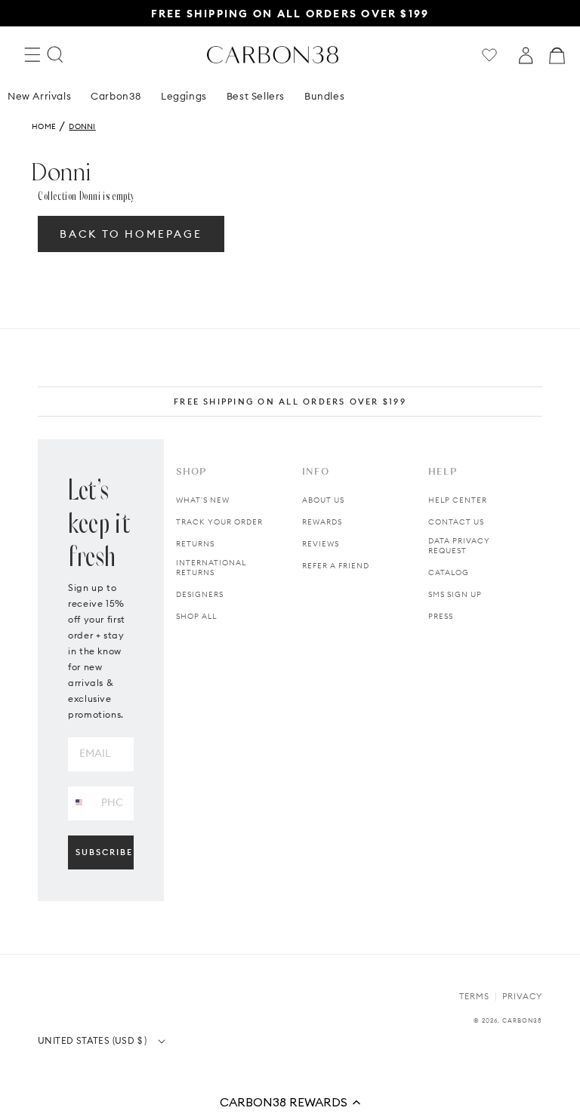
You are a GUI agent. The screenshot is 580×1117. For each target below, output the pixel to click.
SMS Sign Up (455, 594)
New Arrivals (39, 96)
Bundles (324, 96)
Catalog (448, 572)
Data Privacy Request (459, 545)
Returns (195, 544)
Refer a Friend (335, 566)
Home (44, 126)
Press (440, 616)
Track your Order (219, 522)
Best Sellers (256, 96)
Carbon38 (116, 96)
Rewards (322, 522)
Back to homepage (131, 234)
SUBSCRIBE (104, 852)
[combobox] (79, 802)
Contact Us (456, 522)
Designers (200, 594)
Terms (474, 996)
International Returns (211, 567)
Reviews (320, 544)
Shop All (196, 616)
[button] (290, 1102)
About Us (323, 500)
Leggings (184, 96)
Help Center (457, 500)
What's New (203, 500)
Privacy (522, 996)
